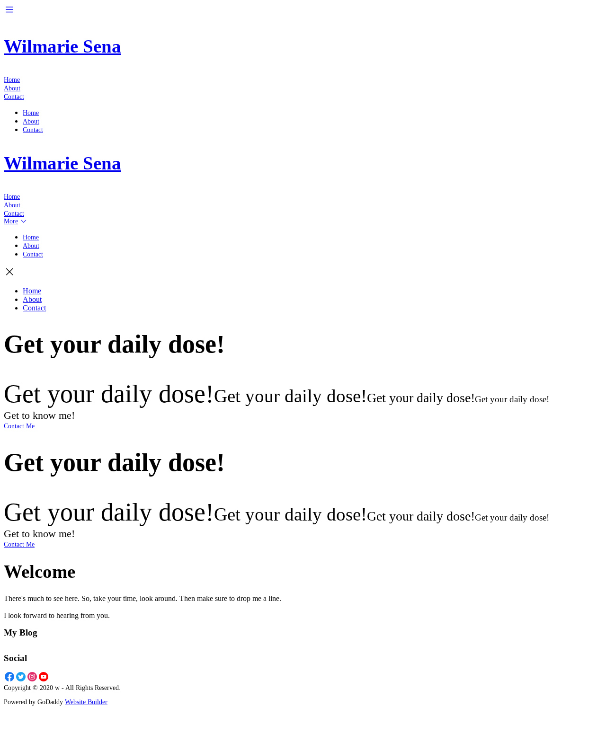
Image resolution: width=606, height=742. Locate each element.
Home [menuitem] (31, 112)
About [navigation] (12, 88)
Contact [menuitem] (33, 129)
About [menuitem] (31, 121)
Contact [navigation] (14, 96)
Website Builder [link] (86, 702)
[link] (32, 299)
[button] (9, 13)
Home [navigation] (12, 79)
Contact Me (19, 426)
